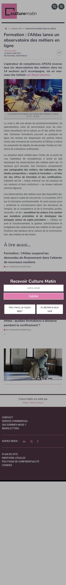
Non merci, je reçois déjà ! (20, 309)
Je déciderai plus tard (50, 309)
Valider (34, 296)
